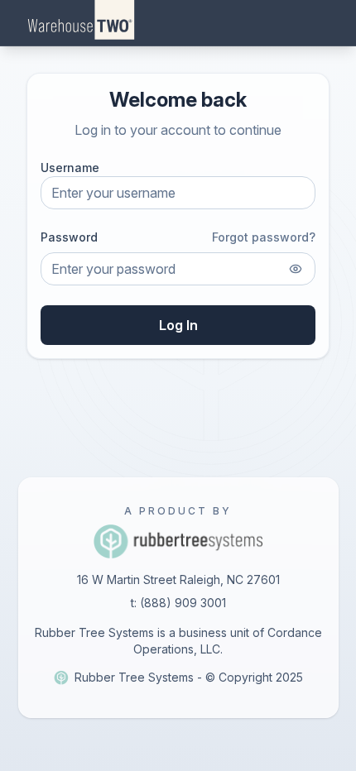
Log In (178, 325)
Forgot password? (263, 237)
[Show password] (295, 269)
